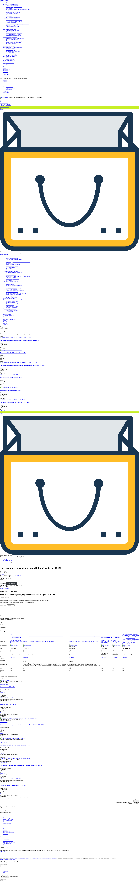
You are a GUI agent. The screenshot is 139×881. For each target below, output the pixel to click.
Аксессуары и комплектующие (13, 34)
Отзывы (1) (8, 588)
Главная (5, 559)
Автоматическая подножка (12, 54)
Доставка (7, 82)
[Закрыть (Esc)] (5, 879)
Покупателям (5, 81)
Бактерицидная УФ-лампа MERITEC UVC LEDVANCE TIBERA (46, 636)
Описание (2, 588)
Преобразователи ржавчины (13, 12)
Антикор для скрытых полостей (14, 7)
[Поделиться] (3, 879)
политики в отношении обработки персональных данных (26, 858)
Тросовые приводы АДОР (12, 48)
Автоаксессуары (7, 61)
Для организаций (6, 86)
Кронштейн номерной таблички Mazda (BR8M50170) (106, 636)
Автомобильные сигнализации (13, 30)
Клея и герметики (10, 14)
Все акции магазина (8, 820)
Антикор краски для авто (12, 13)
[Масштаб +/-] (0, 879)
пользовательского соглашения (49, 858)
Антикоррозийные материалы (10, 4)
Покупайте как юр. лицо (10, 88)
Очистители (9, 16)
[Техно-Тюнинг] (4, 0)
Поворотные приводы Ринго (13, 51)
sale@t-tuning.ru (11, 859)
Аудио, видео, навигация (9, 60)
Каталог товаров (4, 254)
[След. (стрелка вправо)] (2, 880)
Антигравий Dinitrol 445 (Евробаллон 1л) (13, 353)
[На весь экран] (2, 879)
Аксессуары (9, 27)
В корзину (3, 583)
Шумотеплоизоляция (11, 22)
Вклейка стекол (9, 11)
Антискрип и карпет (11, 25)
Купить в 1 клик (11, 583)
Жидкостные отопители (12, 39)
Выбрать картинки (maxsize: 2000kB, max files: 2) (12, 618)
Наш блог (5, 70)
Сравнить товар (4, 684)
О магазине (5, 80)
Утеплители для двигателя (12, 26)
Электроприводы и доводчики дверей (12, 47)
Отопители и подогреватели (10, 37)
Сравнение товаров (8, 821)
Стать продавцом (9, 89)
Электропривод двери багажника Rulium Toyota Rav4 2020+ (16, 636)
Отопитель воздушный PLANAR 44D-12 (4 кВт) (15, 402)
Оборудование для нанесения (13, 17)
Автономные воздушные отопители (15, 38)
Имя (1, 622)
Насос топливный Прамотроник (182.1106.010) (15, 745)
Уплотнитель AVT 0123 (7, 687)
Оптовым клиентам (9, 87)
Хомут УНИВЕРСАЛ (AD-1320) (117, 636)
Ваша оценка (3, 605)
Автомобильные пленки (9, 46)
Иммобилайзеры (10, 31)
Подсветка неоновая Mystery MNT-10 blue (13, 785)
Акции (4, 68)
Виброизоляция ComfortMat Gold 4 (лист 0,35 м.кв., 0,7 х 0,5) (19, 340)
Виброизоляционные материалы (14, 20)
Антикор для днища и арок (12, 5)
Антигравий (9, 8)
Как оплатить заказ (9, 83)
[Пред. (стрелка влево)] (0, 880)
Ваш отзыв (3, 615)
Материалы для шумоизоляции (10, 18)
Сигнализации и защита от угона (11, 29)
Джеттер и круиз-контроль (9, 56)
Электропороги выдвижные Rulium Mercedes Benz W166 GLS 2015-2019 (22, 725)
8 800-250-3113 (6, 74)
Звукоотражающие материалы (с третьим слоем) (18, 24)
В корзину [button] (12, 657)
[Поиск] (0, 100)
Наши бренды (6, 69)
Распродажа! (6, 64)
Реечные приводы (10, 50)
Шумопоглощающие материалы (14, 21)
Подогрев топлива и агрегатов (13, 42)
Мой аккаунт (6, 839)
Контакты (5, 72)
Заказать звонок (7, 75)
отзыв (2, 574)
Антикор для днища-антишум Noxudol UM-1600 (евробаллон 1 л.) (21, 765)
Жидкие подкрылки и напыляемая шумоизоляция (18, 9)
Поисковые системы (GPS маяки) (14, 33)
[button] (11, 585)
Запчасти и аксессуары (11, 44)
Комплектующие (10, 52)
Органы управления (11, 43)
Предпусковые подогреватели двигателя (16, 40)
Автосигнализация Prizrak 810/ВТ (11, 377)
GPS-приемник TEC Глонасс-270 (10, 390)
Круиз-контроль (10, 59)
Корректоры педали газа (12, 57)
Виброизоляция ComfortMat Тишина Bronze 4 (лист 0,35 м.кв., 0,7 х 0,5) (22, 365)
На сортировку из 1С (8, 560)
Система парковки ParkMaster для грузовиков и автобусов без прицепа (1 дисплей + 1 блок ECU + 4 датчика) (130, 636)
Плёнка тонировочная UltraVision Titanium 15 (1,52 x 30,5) (85, 636)
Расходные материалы (8, 63)
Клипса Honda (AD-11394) (8, 704)
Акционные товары (8, 819)
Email (1, 625)
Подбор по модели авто (9, 66)
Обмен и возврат (9, 84)
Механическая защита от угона (13, 35)
